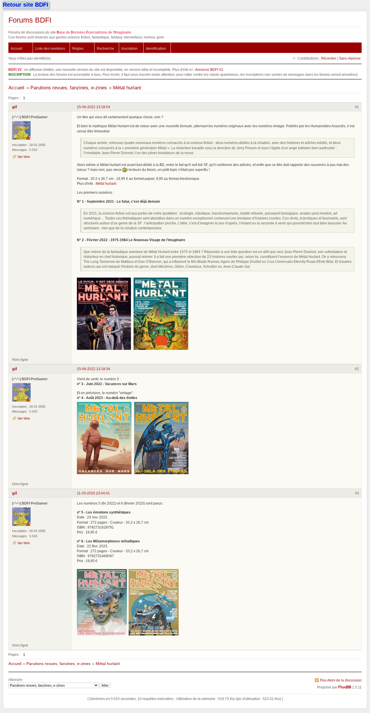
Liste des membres (50, 48)
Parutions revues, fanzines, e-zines (68, 87)
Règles (78, 48)
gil (14, 106)
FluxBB (344, 687)
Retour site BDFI (25, 4)
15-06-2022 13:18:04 (93, 107)
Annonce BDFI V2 (209, 69)
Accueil (16, 48)
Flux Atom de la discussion (341, 680)
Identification (156, 48)
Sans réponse (350, 58)
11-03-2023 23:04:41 (93, 493)
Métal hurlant (127, 87)
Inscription (129, 48)
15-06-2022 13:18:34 (93, 369)
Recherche (105, 48)
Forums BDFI (29, 20)
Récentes (328, 58)
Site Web (23, 156)
